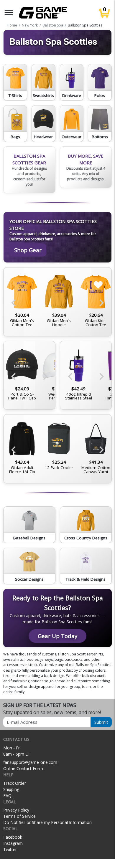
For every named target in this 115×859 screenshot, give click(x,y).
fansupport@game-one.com (30, 762)
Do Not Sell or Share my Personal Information (47, 822)
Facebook (12, 837)
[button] (8, 12)
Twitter (10, 849)
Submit (101, 722)
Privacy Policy (16, 810)
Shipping (11, 789)
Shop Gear (28, 250)
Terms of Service (19, 816)
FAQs (8, 795)
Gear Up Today (57, 636)
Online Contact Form (23, 768)
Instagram (13, 843)
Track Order (14, 783)
